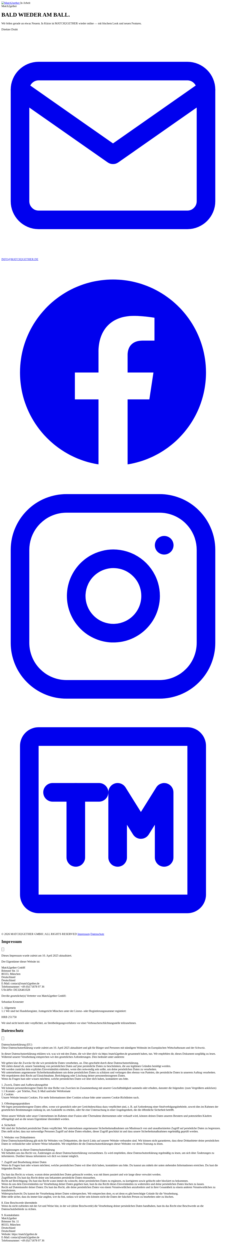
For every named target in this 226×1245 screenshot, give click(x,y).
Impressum (84, 934)
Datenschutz (97, 934)
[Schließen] (2, 949)
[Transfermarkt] (113, 930)
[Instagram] (113, 706)
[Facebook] (113, 483)
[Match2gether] (10, 2)
